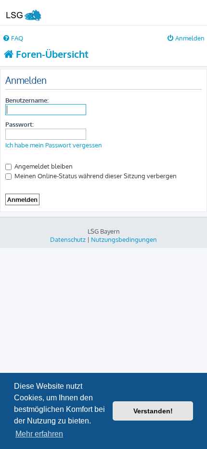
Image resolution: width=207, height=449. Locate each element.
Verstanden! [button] (153, 411)
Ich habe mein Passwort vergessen (53, 145)
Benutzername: (27, 100)
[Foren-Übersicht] (23, 12)
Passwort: (19, 124)
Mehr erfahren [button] (39, 434)
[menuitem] (12, 38)
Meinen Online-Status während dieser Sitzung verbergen (95, 176)
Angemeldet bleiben (43, 166)
